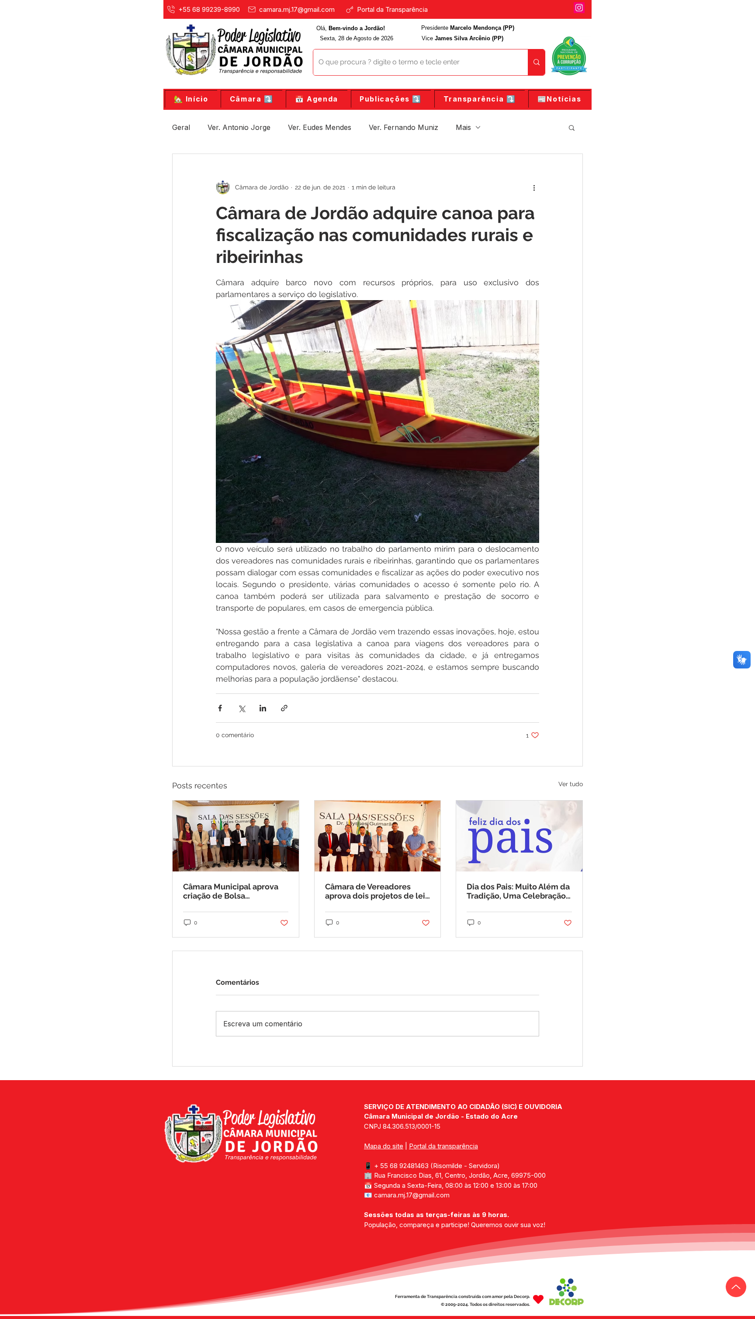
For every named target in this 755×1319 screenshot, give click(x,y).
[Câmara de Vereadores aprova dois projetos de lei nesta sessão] (378, 836)
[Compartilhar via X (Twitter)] (241, 708)
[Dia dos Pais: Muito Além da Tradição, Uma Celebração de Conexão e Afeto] (519, 836)
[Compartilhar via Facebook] (220, 708)
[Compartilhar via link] (284, 708)
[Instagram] (579, 7)
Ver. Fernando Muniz (403, 127)
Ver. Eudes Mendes (319, 127)
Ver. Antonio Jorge (239, 127)
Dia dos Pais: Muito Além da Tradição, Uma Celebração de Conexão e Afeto (518, 891)
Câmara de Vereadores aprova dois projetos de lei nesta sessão (375, 891)
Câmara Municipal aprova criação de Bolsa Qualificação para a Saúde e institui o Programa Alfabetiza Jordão (235, 891)
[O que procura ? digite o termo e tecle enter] (536, 62)
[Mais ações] (534, 187)
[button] (251, 99)
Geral (181, 127)
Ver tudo (570, 783)
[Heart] (538, 1299)
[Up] (736, 1287)
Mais (463, 127)
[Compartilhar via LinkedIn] (263, 708)
